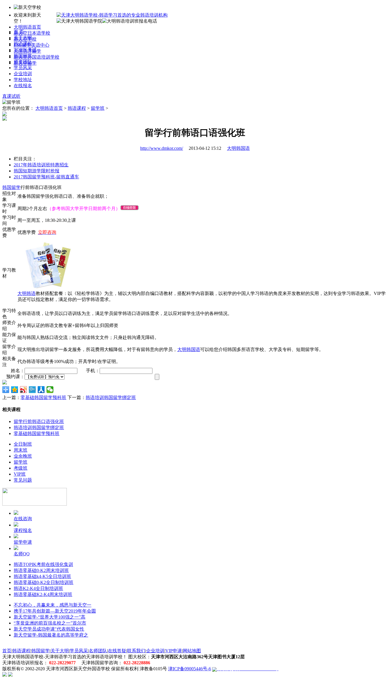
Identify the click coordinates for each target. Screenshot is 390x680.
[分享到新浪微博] (23, 389)
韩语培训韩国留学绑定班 (111, 397)
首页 (6, 650)
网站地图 (192, 650)
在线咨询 (23, 518)
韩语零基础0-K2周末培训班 (41, 570)
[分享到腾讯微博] (32, 389)
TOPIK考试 (25, 49)
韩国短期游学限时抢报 (36, 170)
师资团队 (23, 61)
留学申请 (23, 542)
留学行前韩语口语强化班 (39, 421)
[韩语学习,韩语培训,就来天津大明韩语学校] (112, 15)
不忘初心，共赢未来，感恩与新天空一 (52, 605)
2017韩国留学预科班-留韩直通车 (46, 176)
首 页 (19, 31)
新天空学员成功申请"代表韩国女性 (49, 629)
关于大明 (23, 37)
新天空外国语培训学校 (36, 57)
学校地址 (23, 79)
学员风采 (23, 67)
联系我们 (136, 650)
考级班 (20, 468)
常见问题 (23, 480)
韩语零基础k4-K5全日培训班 (42, 576)
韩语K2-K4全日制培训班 (38, 588)
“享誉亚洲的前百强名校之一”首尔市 (50, 623)
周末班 (20, 450)
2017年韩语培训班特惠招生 (41, 164)
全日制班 (23, 444)
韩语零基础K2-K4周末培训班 (43, 594)
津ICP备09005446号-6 (189, 668)
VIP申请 (173, 650)
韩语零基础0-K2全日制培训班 (43, 582)
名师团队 (98, 650)
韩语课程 (23, 43)
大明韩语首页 (27, 27)
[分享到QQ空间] (14, 389)
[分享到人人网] (41, 389)
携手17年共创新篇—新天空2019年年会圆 (55, 611)
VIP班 (20, 474)
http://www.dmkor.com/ (161, 148)
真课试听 (11, 96)
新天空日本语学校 (32, 33)
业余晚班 (23, 456)
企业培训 (23, 73)
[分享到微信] (50, 389)
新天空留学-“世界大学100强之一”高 (49, 617)
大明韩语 (26, 293)
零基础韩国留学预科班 (43, 397)
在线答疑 (117, 650)
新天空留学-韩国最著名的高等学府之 (51, 635)
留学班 (97, 108)
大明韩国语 (238, 148)
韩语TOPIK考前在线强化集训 (43, 564)
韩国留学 (23, 55)
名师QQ (22, 553)
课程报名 (23, 530)
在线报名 (23, 85)
